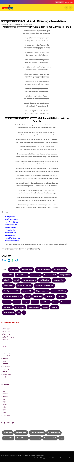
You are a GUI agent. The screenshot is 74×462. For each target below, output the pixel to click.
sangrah (54, 307)
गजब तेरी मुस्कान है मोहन (11, 219)
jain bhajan (45, 302)
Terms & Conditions (54, 458)
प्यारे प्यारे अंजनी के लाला (11, 222)
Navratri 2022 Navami (24, 285)
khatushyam (65, 302)
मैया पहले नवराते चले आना (11, 240)
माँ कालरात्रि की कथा (10, 230)
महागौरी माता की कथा (10, 233)
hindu (55, 302)
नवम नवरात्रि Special (60, 269)
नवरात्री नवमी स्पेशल (59, 280)
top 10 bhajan (19, 307)
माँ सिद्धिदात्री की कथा (27, 269)
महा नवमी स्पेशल (14, 269)
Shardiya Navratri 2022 (11, 291)
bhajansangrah (9, 312)
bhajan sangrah (34, 307)
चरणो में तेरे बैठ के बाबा (11, 225)
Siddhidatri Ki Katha (43, 269)
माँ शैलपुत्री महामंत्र (10, 217)
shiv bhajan (38, 296)
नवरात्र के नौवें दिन (27, 291)
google (26, 302)
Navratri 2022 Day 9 (29, 280)
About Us (36, 458)
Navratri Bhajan (22, 275)
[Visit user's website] (2, 260)
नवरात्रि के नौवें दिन (65, 275)
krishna (34, 302)
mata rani (7, 302)
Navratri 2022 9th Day (59, 291)
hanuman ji (61, 296)
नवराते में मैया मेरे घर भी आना (12, 238)
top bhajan (7, 307)
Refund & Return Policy (66, 458)
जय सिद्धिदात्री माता (44, 280)
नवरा (61, 438)
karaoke (16, 302)
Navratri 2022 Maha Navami (44, 285)
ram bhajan (49, 296)
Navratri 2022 (8, 275)
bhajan (45, 307)
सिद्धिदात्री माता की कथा (42, 291)
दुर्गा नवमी (16, 280)
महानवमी (28, 296)
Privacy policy (43, 458)
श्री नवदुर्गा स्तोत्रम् (8, 285)
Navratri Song (35, 275)
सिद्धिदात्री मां (7, 280)
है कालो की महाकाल (10, 235)
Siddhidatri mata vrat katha (13, 296)
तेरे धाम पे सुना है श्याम (10, 227)
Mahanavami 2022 (50, 275)
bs (19, 312)
